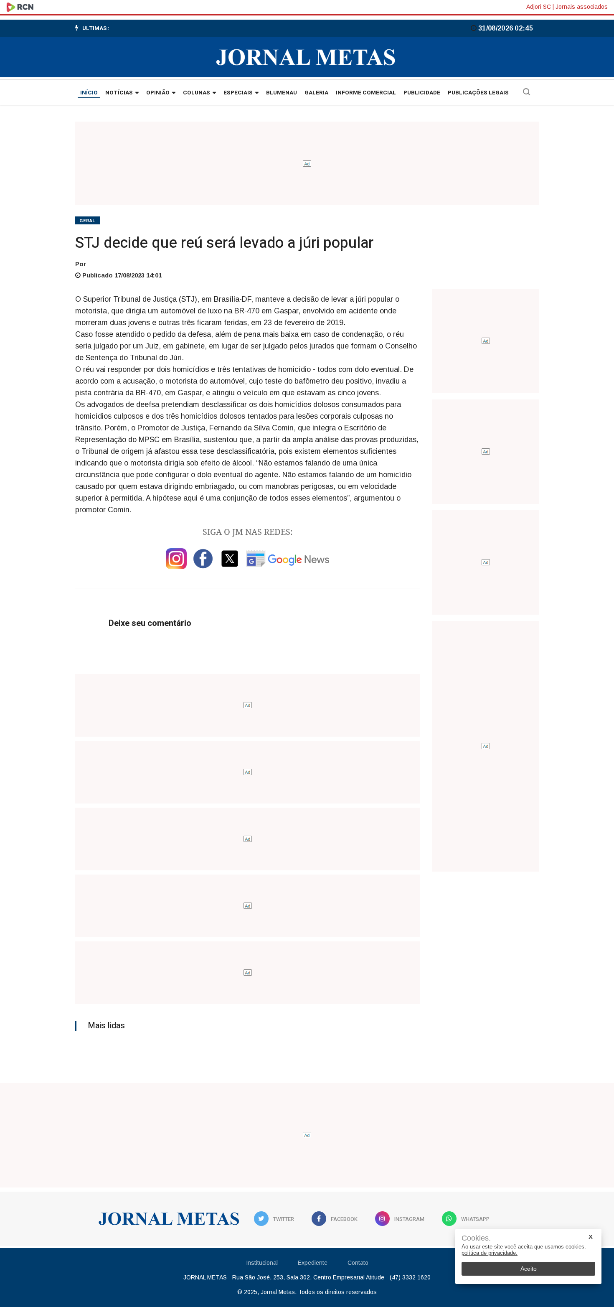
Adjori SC (538, 6)
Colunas (196, 93)
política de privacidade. (490, 1253)
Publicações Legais (478, 93)
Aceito (528, 1268)
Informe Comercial (366, 93)
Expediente (312, 1262)
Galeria (316, 93)
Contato (358, 1262)
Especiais (238, 93)
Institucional (262, 1262)
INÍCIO (89, 93)
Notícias (119, 93)
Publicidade (421, 93)
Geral (87, 220)
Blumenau (281, 93)
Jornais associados (582, 6)
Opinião (158, 93)
